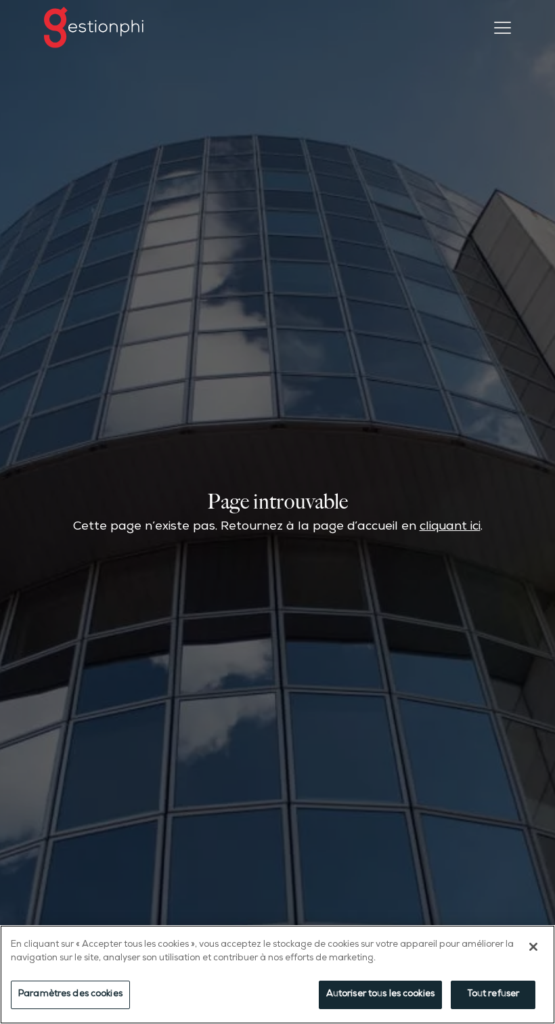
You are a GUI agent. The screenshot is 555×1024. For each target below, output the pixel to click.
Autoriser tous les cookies (380, 994)
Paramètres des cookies (70, 994)
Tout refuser (493, 994)
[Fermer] (533, 947)
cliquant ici (450, 527)
